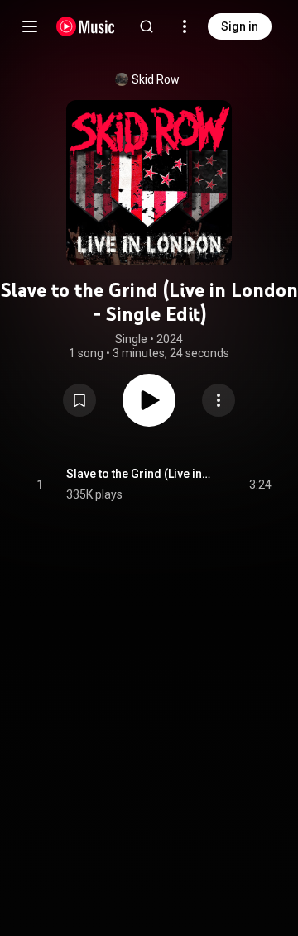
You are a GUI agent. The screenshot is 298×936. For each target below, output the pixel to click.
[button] (79, 400)
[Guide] (30, 26)
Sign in (239, 26)
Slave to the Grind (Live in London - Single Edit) (138, 473)
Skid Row (156, 79)
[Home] (85, 26)
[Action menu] (218, 400)
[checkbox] (260, 484)
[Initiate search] (146, 26)
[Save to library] (79, 400)
